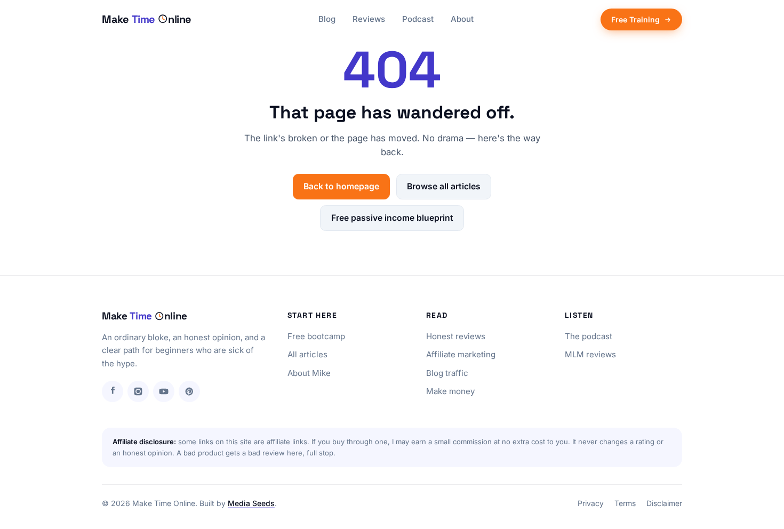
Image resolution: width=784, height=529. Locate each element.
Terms (625, 503)
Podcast (418, 19)
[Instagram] (138, 391)
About (462, 19)
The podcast (588, 336)
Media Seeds (251, 503)
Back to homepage (341, 186)
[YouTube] (163, 391)
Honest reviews (455, 336)
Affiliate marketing (460, 354)
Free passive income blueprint (392, 218)
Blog (326, 19)
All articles (307, 354)
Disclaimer (664, 503)
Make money (450, 391)
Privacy (591, 503)
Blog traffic (447, 373)
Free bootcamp (316, 336)
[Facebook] (112, 391)
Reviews (369, 19)
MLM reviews (590, 354)
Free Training (635, 19)
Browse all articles (444, 186)
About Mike (309, 373)
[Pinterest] (189, 391)
